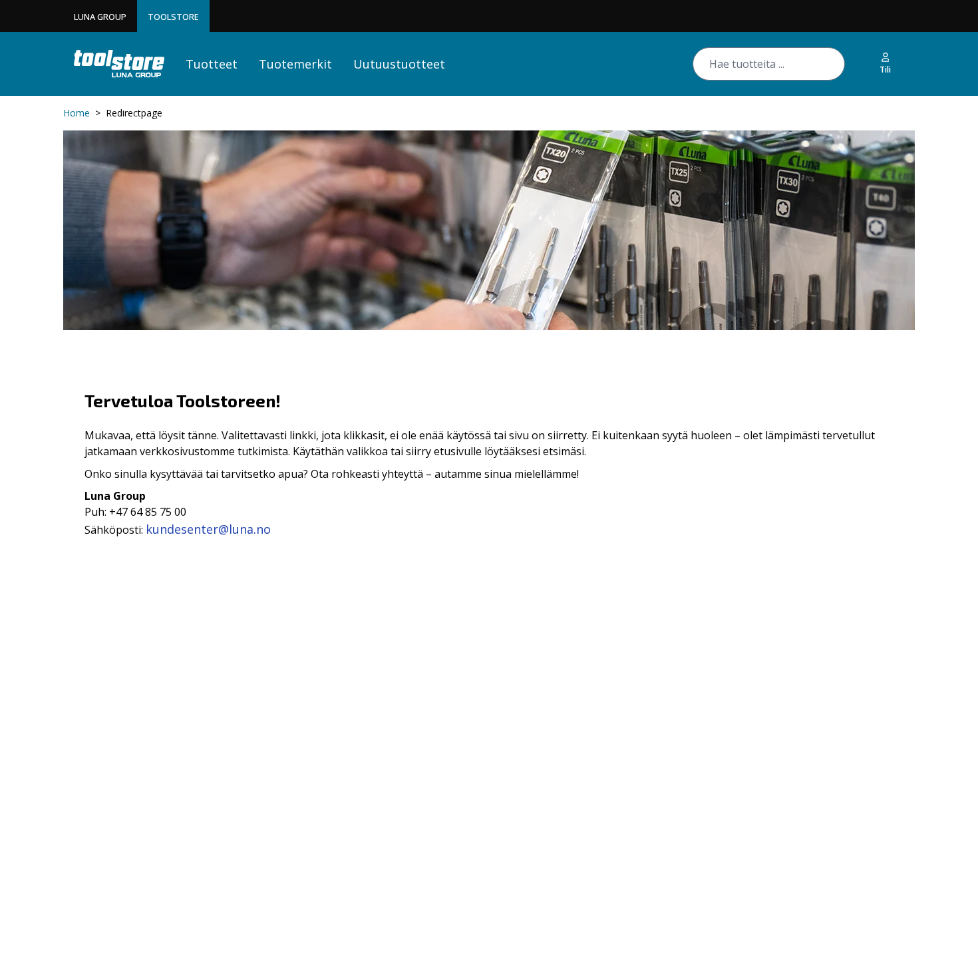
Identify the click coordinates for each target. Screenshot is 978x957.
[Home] (119, 63)
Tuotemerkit (295, 64)
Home (76, 112)
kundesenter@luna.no (208, 529)
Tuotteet (212, 64)
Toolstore (173, 17)
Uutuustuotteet (399, 64)
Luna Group (100, 17)
